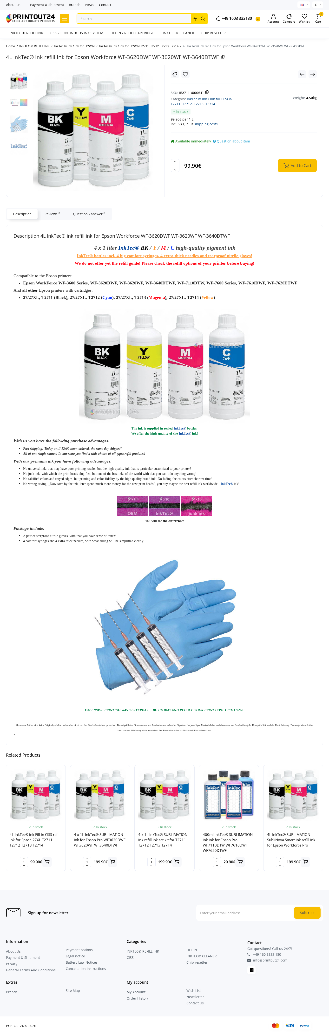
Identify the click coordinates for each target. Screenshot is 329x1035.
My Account (136, 992)
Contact (105, 4)
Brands (74, 4)
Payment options (79, 950)
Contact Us (195, 1003)
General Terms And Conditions (31, 970)
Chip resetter (197, 962)
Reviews (52, 213)
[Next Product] (313, 74)
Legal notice (75, 956)
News (89, 4)
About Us (13, 951)
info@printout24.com (269, 960)
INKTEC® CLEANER (201, 956)
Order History (138, 998)
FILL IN (191, 950)
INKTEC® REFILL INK (143, 951)
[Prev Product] (302, 74)
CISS (130, 957)
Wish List (193, 990)
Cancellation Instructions (86, 968)
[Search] (203, 18)
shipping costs (206, 124)
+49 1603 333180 (236, 18)
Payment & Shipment (47, 4)
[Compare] (175, 74)
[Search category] (195, 18)
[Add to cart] (47, 862)
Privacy (11, 963)
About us (13, 4)
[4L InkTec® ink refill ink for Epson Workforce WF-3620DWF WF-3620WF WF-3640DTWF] (93, 130)
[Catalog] (64, 18)
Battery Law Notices (82, 962)
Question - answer (89, 213)
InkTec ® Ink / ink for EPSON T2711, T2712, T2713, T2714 (201, 101)
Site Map (73, 990)
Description (22, 214)
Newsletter (195, 997)
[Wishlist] (185, 74)
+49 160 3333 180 (266, 954)
